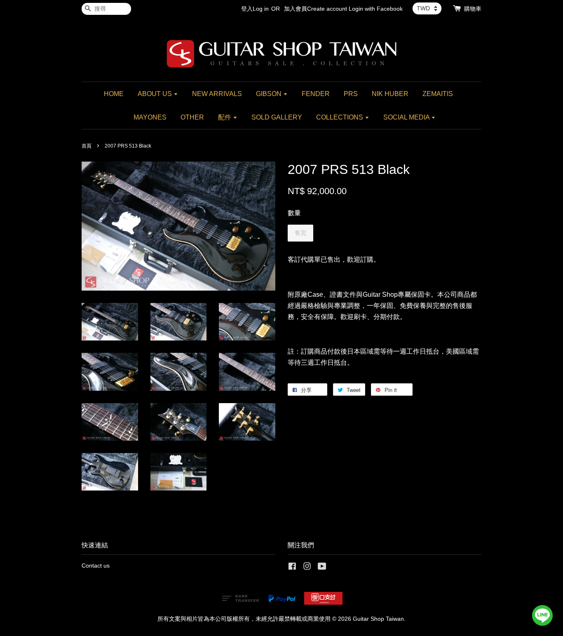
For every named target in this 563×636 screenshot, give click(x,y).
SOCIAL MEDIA (407, 117)
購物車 (472, 8)
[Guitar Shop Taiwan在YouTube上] (322, 568)
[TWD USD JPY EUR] (427, 8)
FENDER (316, 93)
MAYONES (150, 117)
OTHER (192, 117)
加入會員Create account (315, 8)
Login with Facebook (376, 8)
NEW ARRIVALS (217, 93)
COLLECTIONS (340, 117)
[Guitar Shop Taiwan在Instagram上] (307, 568)
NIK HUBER (390, 93)
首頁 (86, 146)
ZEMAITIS (437, 93)
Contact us (96, 566)
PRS (351, 93)
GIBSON (269, 93)
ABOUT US (156, 93)
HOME (114, 93)
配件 (225, 117)
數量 (294, 212)
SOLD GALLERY (276, 117)
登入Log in (255, 8)
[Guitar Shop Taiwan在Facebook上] (292, 568)
